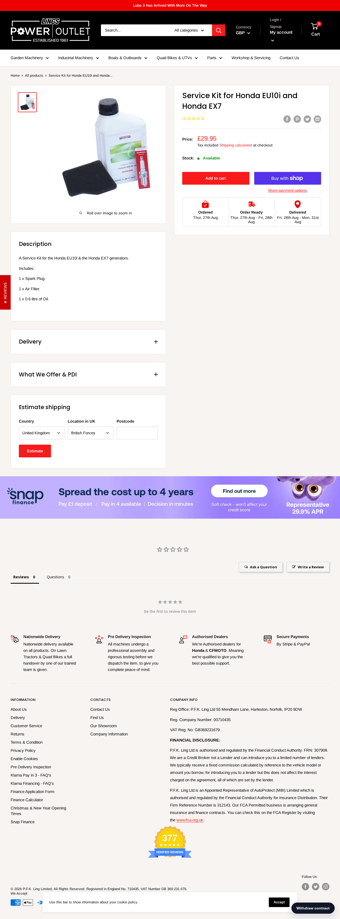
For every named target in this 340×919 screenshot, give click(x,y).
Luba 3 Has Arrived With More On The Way (170, 5)
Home (15, 75)
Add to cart (215, 178)
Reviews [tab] (21, 576)
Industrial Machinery (75, 57)
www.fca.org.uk (189, 820)
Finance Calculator (27, 799)
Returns (17, 734)
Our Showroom (103, 725)
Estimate (35, 451)
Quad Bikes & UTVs (174, 57)
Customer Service (26, 725)
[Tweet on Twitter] (307, 119)
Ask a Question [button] (263, 567)
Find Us (97, 717)
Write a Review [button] (311, 567)
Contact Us (289, 57)
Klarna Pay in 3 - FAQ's (31, 775)
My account (281, 32)
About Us (19, 709)
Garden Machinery (27, 57)
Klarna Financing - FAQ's (32, 783)
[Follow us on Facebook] (305, 886)
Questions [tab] (55, 576)
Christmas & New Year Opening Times (38, 811)
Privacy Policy (23, 750)
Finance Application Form (32, 791)
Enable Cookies (24, 758)
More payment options (287, 190)
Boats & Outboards (125, 57)
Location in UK (81, 421)
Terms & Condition (26, 742)
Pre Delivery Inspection (31, 767)
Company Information (109, 734)
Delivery (18, 717)
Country (26, 421)
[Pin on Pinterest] (297, 119)
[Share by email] (317, 119)
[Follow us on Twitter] (315, 886)
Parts (211, 57)
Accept (279, 902)
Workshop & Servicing (251, 57)
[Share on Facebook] (287, 119)
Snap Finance (23, 822)
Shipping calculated (235, 145)
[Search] (218, 30)
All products (34, 75)
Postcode (125, 421)
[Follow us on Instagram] (325, 886)
